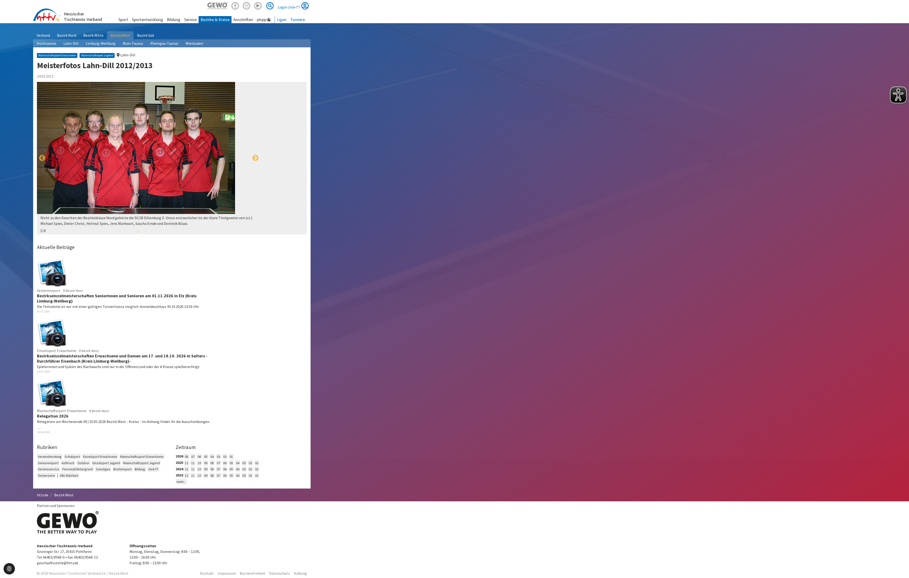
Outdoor (83, 463)
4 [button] (159, 232)
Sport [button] (123, 19)
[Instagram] (246, 5)
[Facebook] (235, 5)
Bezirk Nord (66, 35)
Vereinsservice (48, 469)
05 (205, 456)
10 (199, 463)
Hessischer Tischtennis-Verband (83, 16)
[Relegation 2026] (52, 392)
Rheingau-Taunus (164, 43)
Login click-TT (289, 7)
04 (212, 456)
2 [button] (145, 232)
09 (205, 463)
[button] (9, 568)
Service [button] (190, 19)
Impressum (227, 573)
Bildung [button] (173, 19)
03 (218, 456)
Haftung (300, 573)
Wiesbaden (194, 43)
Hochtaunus (46, 43)
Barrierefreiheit (252, 573)
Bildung (140, 469)
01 (231, 456)
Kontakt (207, 573)
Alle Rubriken (69, 475)
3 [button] (152, 232)
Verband (43, 35)
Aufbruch (68, 463)
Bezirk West (120, 35)
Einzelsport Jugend (106, 463)
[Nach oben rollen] (899, 564)
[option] (149, 158)
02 (225, 456)
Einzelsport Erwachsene (100, 456)
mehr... (181, 482)
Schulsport (72, 456)
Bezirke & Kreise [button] (215, 19)
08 (186, 456)
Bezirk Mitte (93, 35)
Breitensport (122, 469)
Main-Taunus (133, 43)
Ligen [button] (281, 19)
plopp (262, 19)
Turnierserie (46, 475)
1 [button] (138, 232)
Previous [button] (42, 158)
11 (193, 463)
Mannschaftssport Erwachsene (142, 456)
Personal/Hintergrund (77, 469)
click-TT (153, 469)
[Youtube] (258, 5)
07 (193, 456)
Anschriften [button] (243, 19)
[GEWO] (217, 5)
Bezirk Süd (145, 35)
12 (186, 463)
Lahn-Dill (71, 43)
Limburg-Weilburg (101, 43)
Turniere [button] (297, 19)
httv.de (42, 495)
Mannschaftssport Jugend (141, 463)
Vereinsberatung (50, 456)
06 (199, 456)
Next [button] (255, 158)
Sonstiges (103, 469)
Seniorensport (48, 463)
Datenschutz (279, 573)
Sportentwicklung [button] (147, 19)
